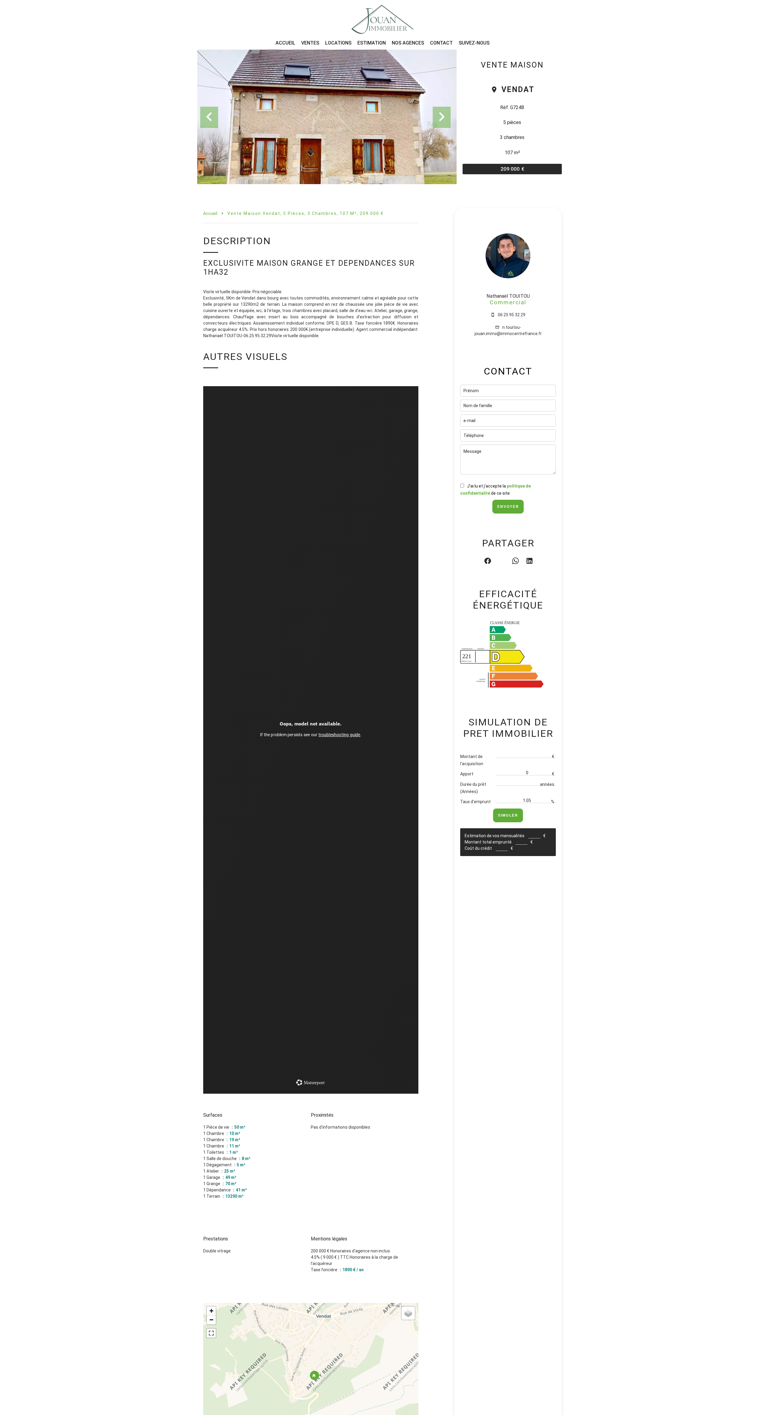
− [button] (211, 1320)
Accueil (210, 213)
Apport (466, 773)
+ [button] (211, 1311)
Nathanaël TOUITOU (508, 296)
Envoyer (508, 507)
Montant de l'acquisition (471, 760)
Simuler (508, 815)
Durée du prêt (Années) (473, 788)
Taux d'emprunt (475, 801)
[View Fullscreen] (211, 1333)
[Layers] (408, 1313)
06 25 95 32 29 (511, 314)
